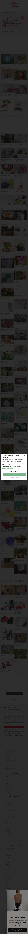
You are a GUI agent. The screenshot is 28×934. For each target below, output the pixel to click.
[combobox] (25, 455)
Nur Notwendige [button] (14, 471)
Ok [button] (14, 474)
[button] (14, 468)
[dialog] (14, 467)
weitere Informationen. (15, 466)
